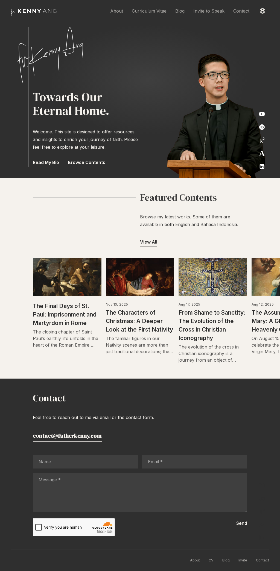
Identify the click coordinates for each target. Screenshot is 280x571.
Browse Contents (86, 162)
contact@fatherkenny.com (67, 436)
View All (148, 242)
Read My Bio (46, 162)
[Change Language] (262, 10)
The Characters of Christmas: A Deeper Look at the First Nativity (139, 321)
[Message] (140, 510)
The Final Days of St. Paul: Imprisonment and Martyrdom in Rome (65, 314)
